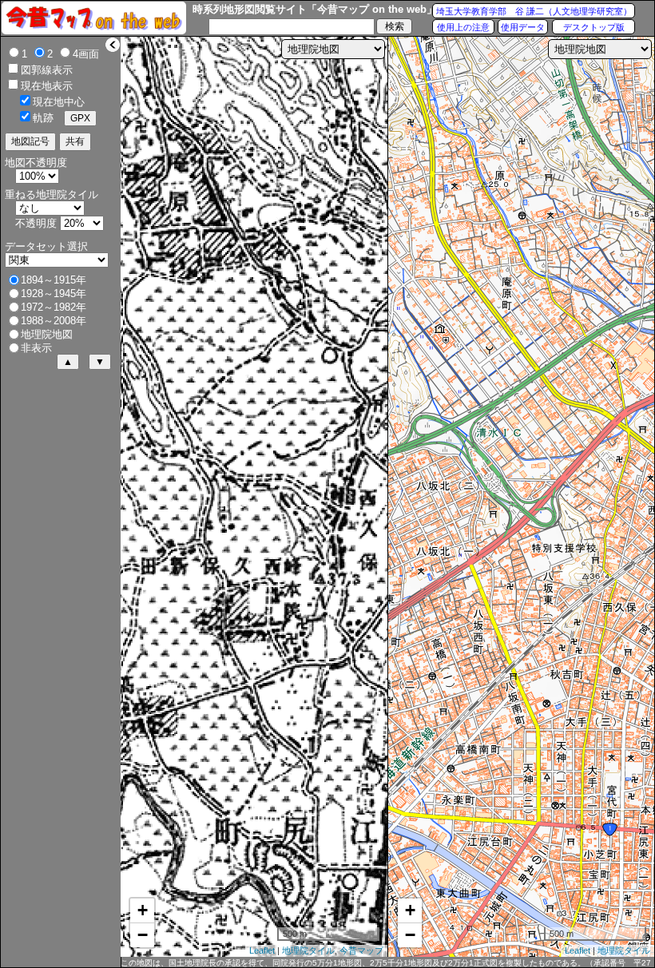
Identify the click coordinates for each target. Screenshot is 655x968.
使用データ (523, 27)
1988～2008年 (53, 321)
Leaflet (262, 950)
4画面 (86, 54)
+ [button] (142, 910)
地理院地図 (47, 334)
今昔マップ (361, 950)
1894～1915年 (53, 280)
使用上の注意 (463, 27)
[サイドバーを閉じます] (113, 45)
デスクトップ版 (594, 27)
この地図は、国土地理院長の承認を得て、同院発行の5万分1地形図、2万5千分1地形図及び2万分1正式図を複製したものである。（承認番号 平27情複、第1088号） (386, 963)
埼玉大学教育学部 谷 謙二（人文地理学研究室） (534, 11)
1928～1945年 (53, 294)
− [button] (142, 935)
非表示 (36, 348)
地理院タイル (308, 950)
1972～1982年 (53, 307)
